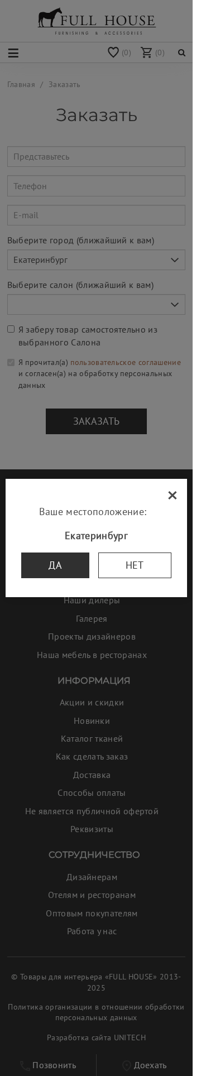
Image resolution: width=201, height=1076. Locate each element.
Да (55, 565)
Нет (135, 565)
